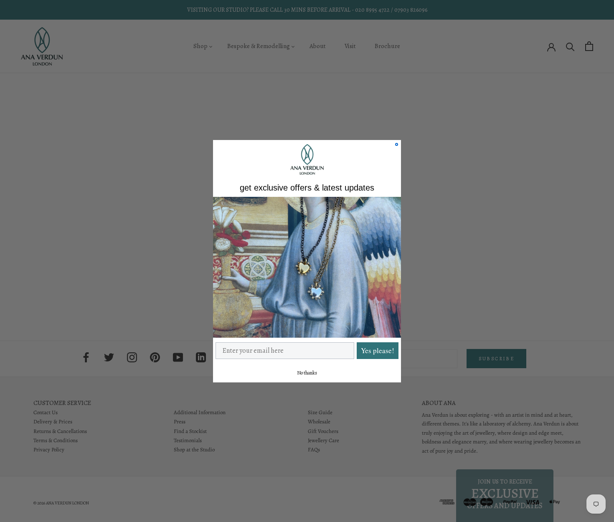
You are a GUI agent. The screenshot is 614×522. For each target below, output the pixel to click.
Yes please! (377, 350)
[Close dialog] (397, 144)
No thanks (307, 372)
